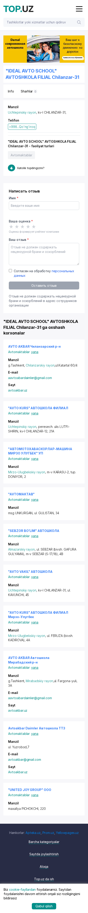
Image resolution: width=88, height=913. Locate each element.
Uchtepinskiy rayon (22, 112)
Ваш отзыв (19, 240)
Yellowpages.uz (67, 833)
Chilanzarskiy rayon (40, 365)
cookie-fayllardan (22, 889)
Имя (14, 198)
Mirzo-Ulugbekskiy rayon (26, 472)
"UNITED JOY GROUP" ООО (29, 790)
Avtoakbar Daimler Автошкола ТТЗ (36, 728)
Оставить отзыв (44, 285)
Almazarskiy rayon (21, 549)
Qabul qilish (43, 906)
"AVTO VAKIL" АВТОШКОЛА (30, 572)
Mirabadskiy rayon (39, 681)
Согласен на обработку (44, 273)
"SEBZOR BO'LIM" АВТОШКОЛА (33, 531)
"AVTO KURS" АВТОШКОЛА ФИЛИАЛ (38, 408)
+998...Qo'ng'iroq (22, 127)
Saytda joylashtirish (43, 854)
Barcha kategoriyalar (44, 842)
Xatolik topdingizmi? (30, 168)
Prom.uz (48, 833)
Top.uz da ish (44, 879)
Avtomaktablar (21, 155)
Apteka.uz (33, 833)
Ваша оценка (21, 221)
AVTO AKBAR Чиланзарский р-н (34, 346)
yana (34, 352)
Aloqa (44, 866)
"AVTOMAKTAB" (21, 494)
